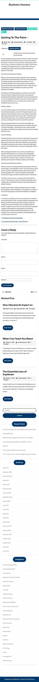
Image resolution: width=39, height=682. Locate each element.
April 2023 (6, 518)
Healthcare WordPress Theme (14, 679)
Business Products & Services (11, 577)
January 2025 (7, 493)
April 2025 (6, 480)
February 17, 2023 (10, 378)
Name (3, 257)
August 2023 (6, 501)
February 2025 (7, 488)
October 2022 (7, 538)
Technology (6, 648)
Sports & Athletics (8, 644)
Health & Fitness (7, 598)
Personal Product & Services (11, 619)
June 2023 (6, 509)
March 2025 (6, 484)
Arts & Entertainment (9, 569)
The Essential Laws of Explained (15, 373)
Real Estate (6, 627)
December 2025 (7, 472)
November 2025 (7, 476)
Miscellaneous (7, 615)
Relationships (7, 631)
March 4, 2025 (9, 308)
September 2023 (7, 497)
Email (3, 268)
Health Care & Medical (9, 602)
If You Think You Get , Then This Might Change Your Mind (19, 454)
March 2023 (6, 522)
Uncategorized (7, 656)
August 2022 (6, 543)
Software (5, 640)
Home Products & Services (10, 606)
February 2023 (7, 526)
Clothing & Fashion (8, 581)
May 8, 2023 (7, 42)
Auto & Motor (7, 573)
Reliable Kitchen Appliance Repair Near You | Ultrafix (18, 437)
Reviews (5, 635)
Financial (5, 590)
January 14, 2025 (9, 342)
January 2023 (7, 530)
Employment (6, 585)
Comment (4, 239)
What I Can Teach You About (18, 338)
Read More (8, 328)
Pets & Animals (7, 623)
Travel (4, 652)
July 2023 (6, 505)
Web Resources (7, 660)
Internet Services (21, 29)
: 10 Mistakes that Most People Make (12, 218)
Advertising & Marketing (10, 565)
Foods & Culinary (8, 594)
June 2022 (6, 551)
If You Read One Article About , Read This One (14, 221)
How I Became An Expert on (18, 304)
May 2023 (6, 513)
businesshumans (18, 42)
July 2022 (6, 547)
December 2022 (7, 534)
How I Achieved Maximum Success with (14, 450)
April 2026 (6, 468)
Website (3, 280)
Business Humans (19, 4)
